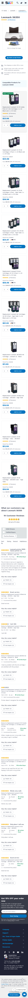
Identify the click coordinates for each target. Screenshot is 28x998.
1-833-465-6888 (15, 961)
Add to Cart (18, 125)
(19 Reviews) (11, 20)
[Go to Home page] (9, 2)
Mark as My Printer (15, 57)
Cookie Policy (4, 984)
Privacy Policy (11, 920)
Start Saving (14, 916)
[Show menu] (3, 2)
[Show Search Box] (17, 3)
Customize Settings (14, 992)
